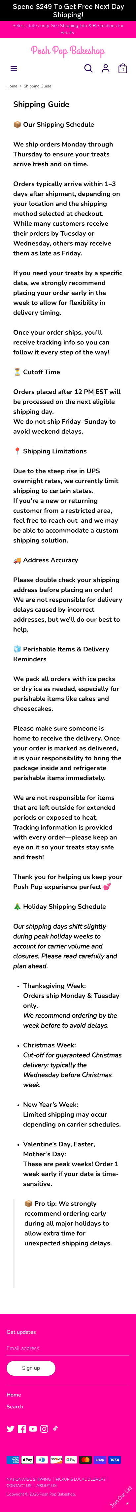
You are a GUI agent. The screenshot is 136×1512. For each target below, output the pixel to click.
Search (15, 1406)
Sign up (31, 1368)
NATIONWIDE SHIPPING (29, 1479)
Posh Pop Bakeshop (57, 1494)
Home (14, 1394)
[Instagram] (44, 1428)
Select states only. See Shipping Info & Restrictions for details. (68, 29)
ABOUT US (46, 1485)
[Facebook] (22, 1428)
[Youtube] (33, 1428)
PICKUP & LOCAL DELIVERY (81, 1479)
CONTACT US (19, 1485)
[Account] (105, 65)
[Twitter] (11, 1428)
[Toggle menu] (14, 68)
